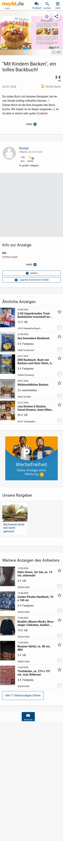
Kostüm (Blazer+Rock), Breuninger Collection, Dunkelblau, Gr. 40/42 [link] (36, 623)
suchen (47, 8)
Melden (34, 273)
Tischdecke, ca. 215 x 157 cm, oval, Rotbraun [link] (34, 673)
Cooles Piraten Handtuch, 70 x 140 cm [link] (35, 598)
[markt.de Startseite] (13, 3)
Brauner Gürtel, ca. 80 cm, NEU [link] (34, 648)
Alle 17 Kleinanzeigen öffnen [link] (23, 695)
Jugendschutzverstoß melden (34, 279)
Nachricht (28, 720)
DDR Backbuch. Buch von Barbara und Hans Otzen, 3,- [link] (35, 361)
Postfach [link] (36, 8)
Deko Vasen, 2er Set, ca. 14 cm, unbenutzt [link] (35, 573)
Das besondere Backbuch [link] (34, 338)
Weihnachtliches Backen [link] (33, 384)
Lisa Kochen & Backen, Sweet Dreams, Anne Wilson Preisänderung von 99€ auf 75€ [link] (35, 408)
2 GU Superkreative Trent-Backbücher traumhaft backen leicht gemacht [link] (34, 315)
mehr (29, 124)
